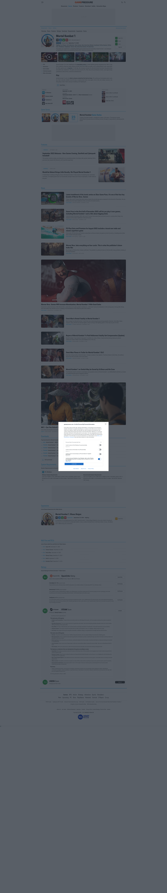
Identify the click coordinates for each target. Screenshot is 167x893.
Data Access (83, 468)
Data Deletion (76, 468)
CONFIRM (74, 464)
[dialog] (83, 446)
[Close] (106, 424)
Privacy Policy (91, 468)
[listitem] (83, 442)
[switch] (99, 445)
